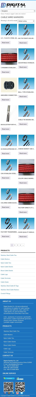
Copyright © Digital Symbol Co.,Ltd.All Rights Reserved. (15, 395)
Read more (5, 42)
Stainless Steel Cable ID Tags (10, 286)
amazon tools (8, 320)
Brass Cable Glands (7, 270)
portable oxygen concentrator (13, 322)
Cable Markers (5, 259)
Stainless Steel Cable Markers (10, 289)
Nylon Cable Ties (6, 263)
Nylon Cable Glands (7, 266)
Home (2, 14)
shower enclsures (18, 320)
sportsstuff (27, 317)
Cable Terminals (6, 278)
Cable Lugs (4, 274)
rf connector (19, 317)
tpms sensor (7, 318)
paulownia (11, 317)
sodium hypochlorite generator (21, 318)
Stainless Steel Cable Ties (9, 255)
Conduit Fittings (5, 293)
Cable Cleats (5, 282)
